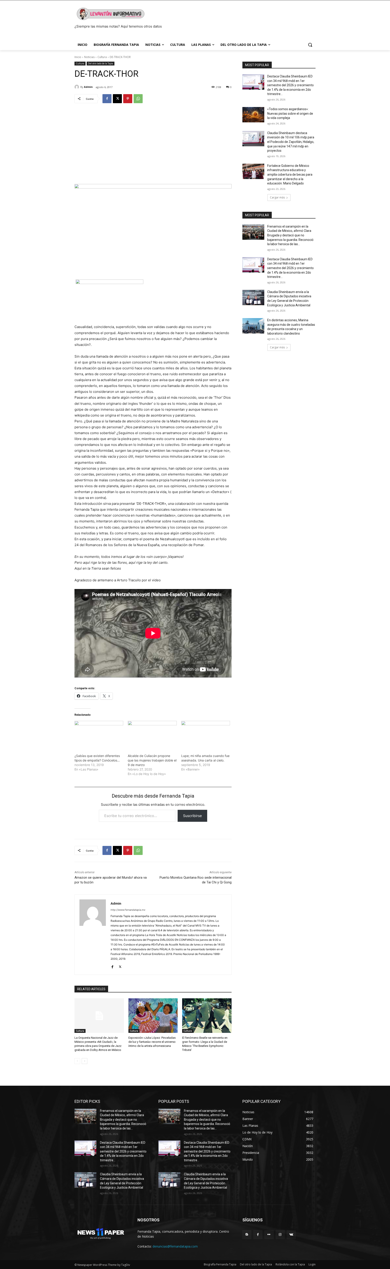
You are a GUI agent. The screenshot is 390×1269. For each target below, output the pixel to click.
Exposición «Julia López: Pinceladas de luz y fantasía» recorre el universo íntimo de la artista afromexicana (152, 1042)
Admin (88, 86)
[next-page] (84, 1061)
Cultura (102, 57)
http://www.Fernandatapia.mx (128, 909)
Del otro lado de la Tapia (100, 63)
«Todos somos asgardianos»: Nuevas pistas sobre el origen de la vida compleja (290, 113)
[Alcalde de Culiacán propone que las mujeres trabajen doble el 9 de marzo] (152, 735)
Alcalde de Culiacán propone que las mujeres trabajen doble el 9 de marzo (152, 760)
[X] (117, 98)
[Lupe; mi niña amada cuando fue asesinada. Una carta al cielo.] (205, 735)
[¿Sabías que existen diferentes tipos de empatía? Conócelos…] (98, 735)
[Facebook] (106, 98)
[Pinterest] (127, 98)
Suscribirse (192, 815)
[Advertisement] (153, 141)
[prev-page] (77, 1061)
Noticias (89, 57)
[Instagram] (280, 1234)
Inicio (77, 57)
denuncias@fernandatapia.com (175, 1246)
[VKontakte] (291, 1234)
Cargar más (277, 197)
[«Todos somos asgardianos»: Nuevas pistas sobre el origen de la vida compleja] (253, 114)
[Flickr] (269, 1234)
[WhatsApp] (138, 98)
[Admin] (77, 87)
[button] (310, 44)
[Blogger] (246, 1234)
